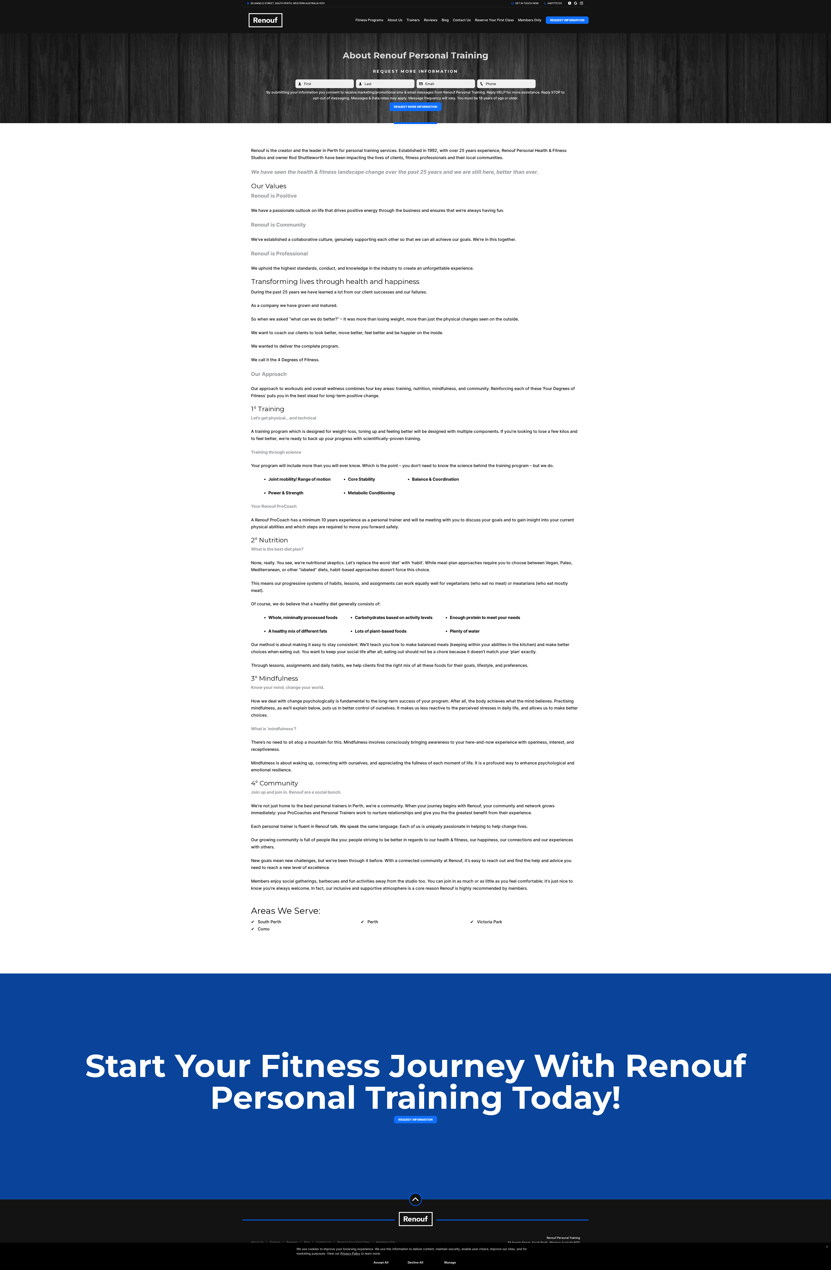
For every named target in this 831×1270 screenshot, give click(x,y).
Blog (445, 20)
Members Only (529, 20)
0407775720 (554, 3)
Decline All (415, 1262)
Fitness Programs (369, 20)
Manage (450, 1262)
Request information (415, 1119)
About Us (395, 20)
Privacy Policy (350, 1253)
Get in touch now (527, 3)
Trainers (413, 20)
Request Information (567, 20)
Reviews (430, 20)
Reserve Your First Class (494, 20)
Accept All (381, 1262)
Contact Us (462, 20)
